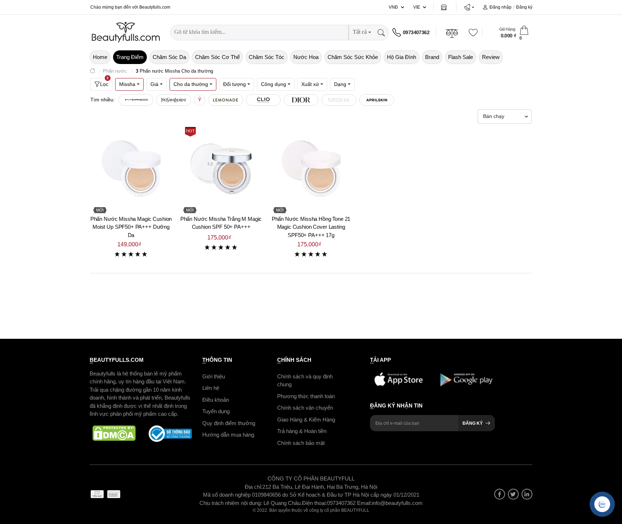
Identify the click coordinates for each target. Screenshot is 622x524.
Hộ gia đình (401, 57)
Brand (432, 57)
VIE (416, 7)
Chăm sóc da (169, 57)
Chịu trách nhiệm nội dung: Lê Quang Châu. (250, 503)
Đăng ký (524, 7)
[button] (469, 7)
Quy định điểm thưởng (228, 423)
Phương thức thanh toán (306, 396)
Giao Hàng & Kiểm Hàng (306, 419)
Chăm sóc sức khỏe (353, 57)
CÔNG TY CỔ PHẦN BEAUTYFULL (311, 478)
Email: (364, 503)
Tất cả (360, 32)
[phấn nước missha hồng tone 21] (311, 168)
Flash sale (460, 57)
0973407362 (416, 32)
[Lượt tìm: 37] (263, 100)
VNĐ (393, 7)
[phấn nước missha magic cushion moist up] (131, 168)
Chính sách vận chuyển (305, 408)
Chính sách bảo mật (301, 443)
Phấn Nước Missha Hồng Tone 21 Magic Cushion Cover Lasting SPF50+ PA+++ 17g (311, 227)
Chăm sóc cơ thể (217, 57)
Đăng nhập (500, 7)
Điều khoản (215, 400)
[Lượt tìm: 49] (225, 100)
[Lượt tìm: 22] (338, 100)
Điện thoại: (314, 503)
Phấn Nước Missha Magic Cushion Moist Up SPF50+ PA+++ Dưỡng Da (131, 227)
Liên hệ (210, 388)
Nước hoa (306, 57)
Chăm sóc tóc (266, 57)
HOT (190, 131)
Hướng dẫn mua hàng (228, 435)
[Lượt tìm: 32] (301, 100)
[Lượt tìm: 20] (376, 100)
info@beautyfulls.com (397, 503)
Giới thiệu (213, 376)
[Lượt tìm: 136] (135, 100)
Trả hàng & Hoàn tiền (301, 431)
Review (491, 57)
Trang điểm (130, 57)
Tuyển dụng (216, 411)
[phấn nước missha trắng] (221, 168)
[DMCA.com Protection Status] (114, 433)
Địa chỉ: (253, 487)
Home (100, 57)
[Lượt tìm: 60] (173, 100)
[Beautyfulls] (92, 71)
